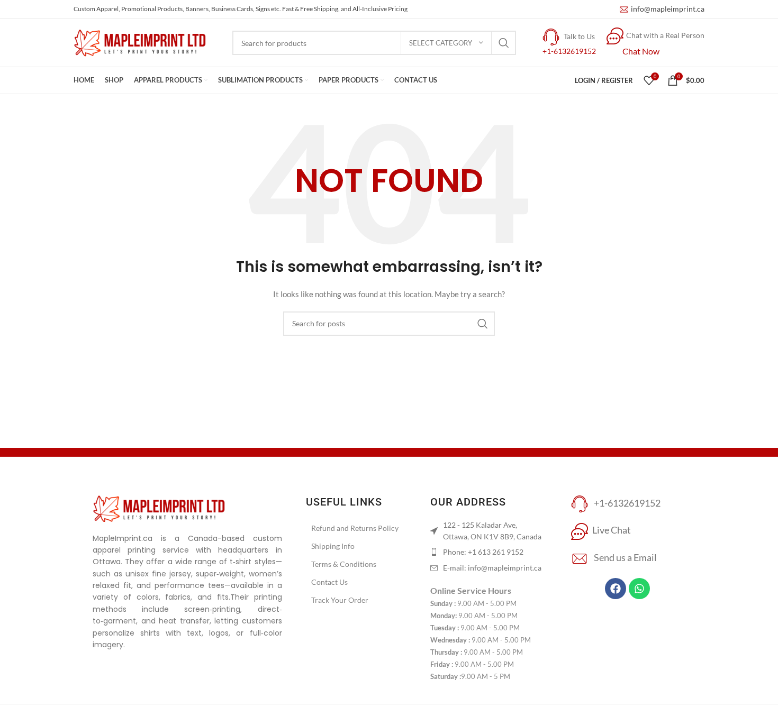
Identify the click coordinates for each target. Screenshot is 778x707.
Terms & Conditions (343, 563)
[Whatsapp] (639, 588)
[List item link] (487, 552)
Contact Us (329, 581)
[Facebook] (615, 588)
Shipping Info (333, 545)
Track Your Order (339, 599)
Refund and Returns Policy (355, 528)
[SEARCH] (504, 43)
